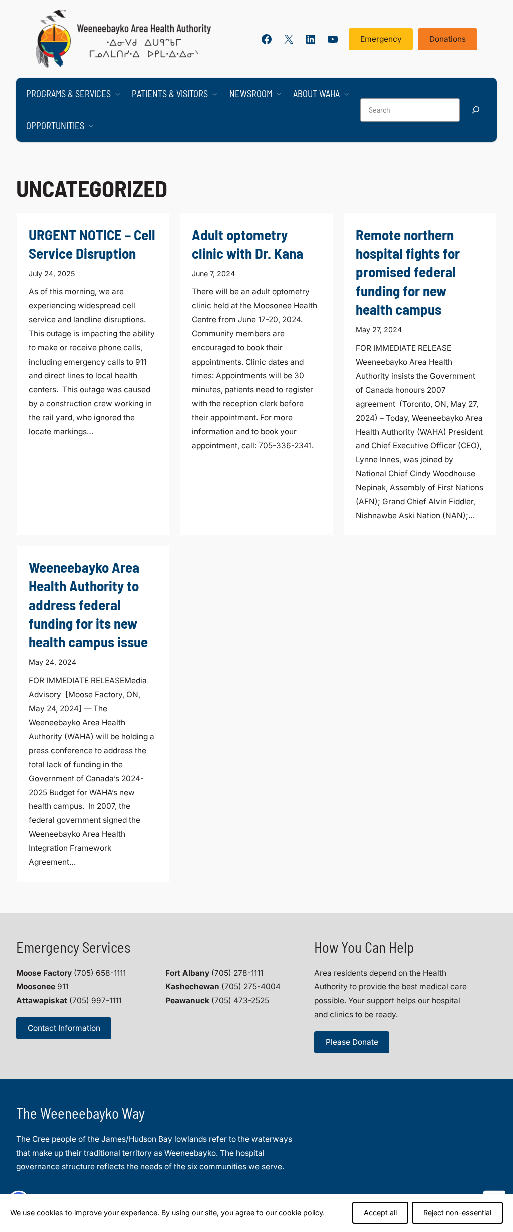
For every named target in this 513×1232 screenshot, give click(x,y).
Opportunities (55, 125)
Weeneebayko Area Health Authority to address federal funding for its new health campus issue (88, 604)
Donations (447, 39)
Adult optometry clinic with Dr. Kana (247, 244)
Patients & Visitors (170, 93)
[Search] (476, 110)
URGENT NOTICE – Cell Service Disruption (92, 244)
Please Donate (352, 1042)
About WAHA (316, 93)
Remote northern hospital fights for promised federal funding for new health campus (408, 272)
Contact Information (64, 1028)
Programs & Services (68, 93)
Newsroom (250, 93)
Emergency (381, 39)
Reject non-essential (457, 1212)
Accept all (380, 1212)
